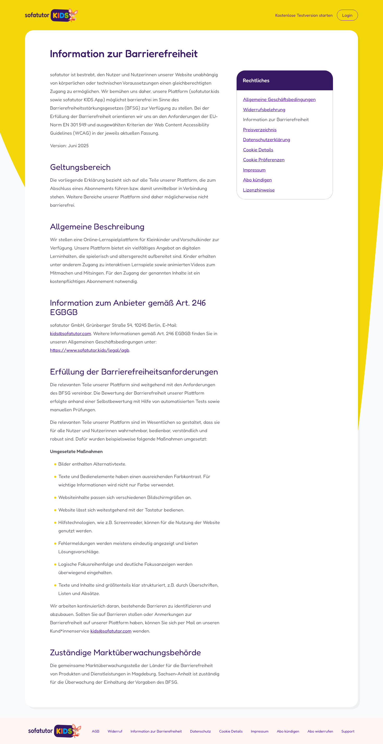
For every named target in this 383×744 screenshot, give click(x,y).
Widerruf (115, 731)
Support (348, 731)
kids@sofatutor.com (70, 333)
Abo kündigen (257, 180)
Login (347, 15)
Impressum (254, 170)
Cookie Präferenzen (264, 160)
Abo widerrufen (320, 731)
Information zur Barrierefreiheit (276, 119)
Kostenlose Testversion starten (304, 15)
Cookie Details (258, 150)
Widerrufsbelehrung (264, 109)
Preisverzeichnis (260, 130)
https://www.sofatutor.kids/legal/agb (89, 350)
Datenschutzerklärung (266, 139)
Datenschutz (200, 731)
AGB (95, 731)
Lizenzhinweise (259, 190)
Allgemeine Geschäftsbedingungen (279, 99)
